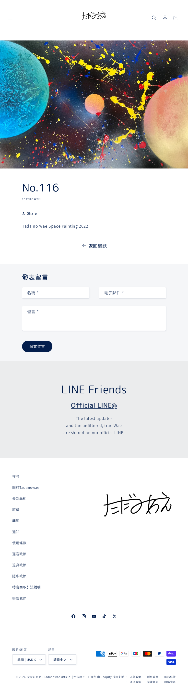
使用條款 (19, 542)
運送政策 (19, 553)
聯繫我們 (19, 598)
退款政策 (135, 677)
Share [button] (32, 213)
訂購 (15, 509)
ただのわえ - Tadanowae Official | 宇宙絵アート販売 (61, 677)
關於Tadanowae (25, 487)
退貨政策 (19, 564)
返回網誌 (98, 246)
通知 (15, 531)
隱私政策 (19, 575)
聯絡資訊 (170, 682)
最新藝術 (19, 498)
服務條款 (170, 677)
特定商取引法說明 (26, 586)
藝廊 (15, 520)
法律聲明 (153, 682)
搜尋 (15, 476)
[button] (10, 18)
